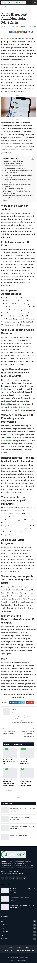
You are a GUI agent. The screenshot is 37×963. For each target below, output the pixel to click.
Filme (28, 587)
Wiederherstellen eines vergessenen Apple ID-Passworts (18, 185)
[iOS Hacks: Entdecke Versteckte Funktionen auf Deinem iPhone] (10, 773)
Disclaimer (8, 950)
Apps (32, 587)
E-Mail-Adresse (6, 441)
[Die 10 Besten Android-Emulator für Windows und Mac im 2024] (5, 828)
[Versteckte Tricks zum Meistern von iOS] (10, 753)
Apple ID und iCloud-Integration (14, 189)
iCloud (6, 404)
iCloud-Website (26, 407)
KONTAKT (27, 947)
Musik (23, 587)
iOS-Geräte (5, 389)
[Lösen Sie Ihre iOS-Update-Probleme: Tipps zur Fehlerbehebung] (27, 773)
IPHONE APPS (4, 931)
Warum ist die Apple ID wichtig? (14, 161)
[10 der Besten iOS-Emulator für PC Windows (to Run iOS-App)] (5, 810)
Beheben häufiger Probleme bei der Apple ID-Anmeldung (18, 181)
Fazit (5, 200)
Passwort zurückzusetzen (24, 523)
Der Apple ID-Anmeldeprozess (13, 166)
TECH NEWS (4, 939)
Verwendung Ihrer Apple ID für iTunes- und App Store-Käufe (17, 192)
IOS (30, 26)
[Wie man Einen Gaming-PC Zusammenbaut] (27, 753)
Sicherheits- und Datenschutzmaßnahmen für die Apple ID (18, 197)
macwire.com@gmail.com (16, 873)
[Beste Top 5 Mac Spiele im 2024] (5, 837)
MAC (2, 935)
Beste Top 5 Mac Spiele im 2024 (18, 835)
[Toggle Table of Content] (32, 158)
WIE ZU (33, 26)
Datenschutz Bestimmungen (25, 950)
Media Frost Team (21, 960)
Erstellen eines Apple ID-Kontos (14, 163)
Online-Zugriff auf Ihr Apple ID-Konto (15, 168)
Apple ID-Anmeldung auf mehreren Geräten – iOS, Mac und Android (18, 172)
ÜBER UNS (18, 947)
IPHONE (3, 924)
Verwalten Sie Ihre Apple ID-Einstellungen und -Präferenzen (18, 176)
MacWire (3, 861)
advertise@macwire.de (12, 871)
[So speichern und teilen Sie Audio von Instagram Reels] (5, 819)
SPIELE (3, 928)
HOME (10, 947)
